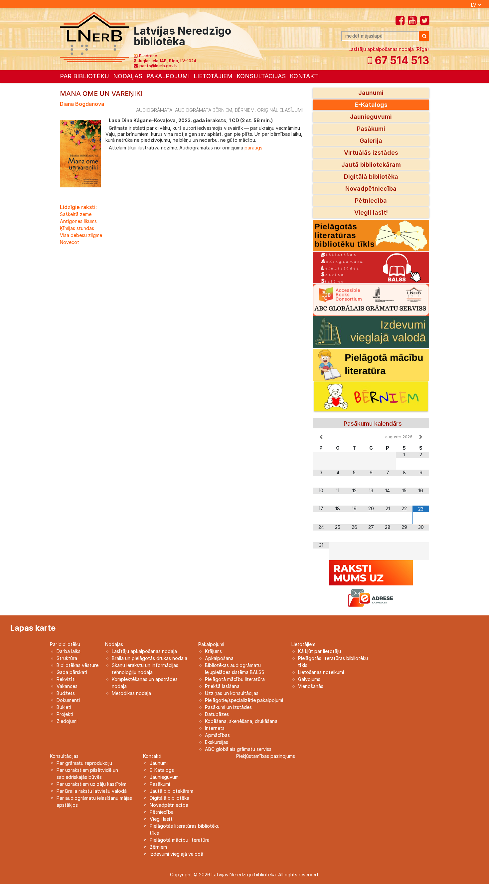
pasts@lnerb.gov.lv (158, 65)
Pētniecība (371, 200)
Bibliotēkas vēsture (77, 665)
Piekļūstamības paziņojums (265, 756)
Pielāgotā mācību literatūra (235, 679)
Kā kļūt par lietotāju (319, 651)
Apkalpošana (219, 658)
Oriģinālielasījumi (280, 110)
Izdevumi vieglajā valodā (176, 854)
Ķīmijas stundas (77, 228)
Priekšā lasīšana (222, 686)
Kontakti (305, 76)
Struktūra (67, 658)
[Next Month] (420, 437)
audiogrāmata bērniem (203, 110)
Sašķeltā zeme (75, 214)
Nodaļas (127, 76)
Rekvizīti (66, 679)
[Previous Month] (321, 437)
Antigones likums (78, 221)
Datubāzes (217, 714)
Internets (215, 728)
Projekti (65, 714)
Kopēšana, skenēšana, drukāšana (241, 721)
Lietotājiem (213, 76)
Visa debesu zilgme (81, 235)
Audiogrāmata (154, 110)
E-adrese (148, 55)
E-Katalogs (371, 104)
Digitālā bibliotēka (371, 176)
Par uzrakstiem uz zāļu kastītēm (91, 784)
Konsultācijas (261, 76)
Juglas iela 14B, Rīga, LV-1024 (167, 60)
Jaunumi (371, 92)
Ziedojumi (67, 721)
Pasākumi (371, 128)
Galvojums (309, 679)
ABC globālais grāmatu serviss (238, 749)
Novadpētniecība (371, 188)
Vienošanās (310, 686)
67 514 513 (400, 60)
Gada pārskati (72, 672)
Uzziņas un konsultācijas (231, 693)
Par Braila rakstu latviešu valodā (92, 791)
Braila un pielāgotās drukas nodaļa (149, 658)
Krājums (213, 651)
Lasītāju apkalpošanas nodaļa (144, 651)
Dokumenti (68, 700)
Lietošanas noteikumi (321, 672)
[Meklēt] (424, 36)
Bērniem (158, 847)
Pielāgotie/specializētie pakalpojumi (244, 700)
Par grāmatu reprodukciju (84, 763)
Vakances (67, 686)
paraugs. (253, 147)
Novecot (69, 242)
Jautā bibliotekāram (371, 164)
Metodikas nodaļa (131, 693)
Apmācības (217, 735)
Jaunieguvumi (371, 116)
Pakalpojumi (168, 76)
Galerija (371, 140)
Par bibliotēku (84, 76)
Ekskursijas (216, 742)
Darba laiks (69, 651)
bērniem (244, 110)
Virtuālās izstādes (371, 152)
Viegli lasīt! (371, 212)
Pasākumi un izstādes (228, 707)
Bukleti (64, 707)
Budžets (66, 693)
